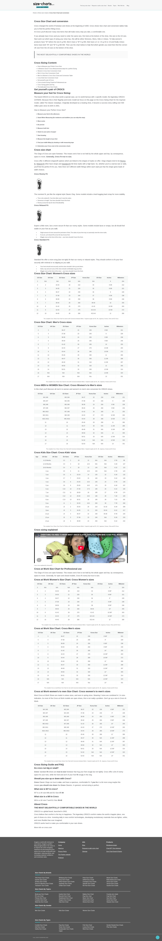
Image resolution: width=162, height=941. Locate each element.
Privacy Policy (62, 851)
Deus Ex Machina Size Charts (44, 883)
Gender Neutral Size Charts (115, 925)
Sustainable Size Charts (66, 929)
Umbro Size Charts (64, 885)
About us (61, 848)
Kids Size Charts (64, 910)
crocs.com (48, 827)
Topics (114, 5)
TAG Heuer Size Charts (42, 877)
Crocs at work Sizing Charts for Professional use (52, 82)
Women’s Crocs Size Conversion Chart (49, 71)
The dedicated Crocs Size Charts (47, 87)
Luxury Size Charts (88, 927)
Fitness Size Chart (40, 898)
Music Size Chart (88, 898)
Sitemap (84, 851)
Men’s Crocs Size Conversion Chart (48, 73)
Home (35, 13)
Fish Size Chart (87, 925)
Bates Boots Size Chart (113, 879)
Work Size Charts (88, 929)
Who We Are (121, 5)
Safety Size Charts (40, 929)
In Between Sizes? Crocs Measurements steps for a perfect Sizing (57, 68)
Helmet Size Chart (88, 900)
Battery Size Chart (88, 894)
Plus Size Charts (112, 927)
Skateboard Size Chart (65, 898)
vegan (61, 931)
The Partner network (64, 854)
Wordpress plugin (111, 845)
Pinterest (61, 857)
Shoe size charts (43, 13)
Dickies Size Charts (41, 881)
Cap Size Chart (111, 896)
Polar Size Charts (88, 877)
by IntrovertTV (48, 565)
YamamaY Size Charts (42, 885)
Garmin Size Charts (41, 879)
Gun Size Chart (111, 898)
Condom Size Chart (41, 900)
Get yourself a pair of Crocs (46, 80)
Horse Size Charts (64, 927)
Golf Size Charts (40, 927)
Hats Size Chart (63, 902)
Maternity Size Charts (41, 902)
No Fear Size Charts (89, 885)
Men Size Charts (40, 910)
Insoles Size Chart (64, 894)
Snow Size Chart (112, 900)
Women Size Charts (89, 910)
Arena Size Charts (112, 881)
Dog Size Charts (64, 925)
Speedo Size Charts (89, 883)
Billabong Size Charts (65, 877)
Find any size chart (85, 5)
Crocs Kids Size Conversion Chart (48, 78)
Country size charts (112, 894)
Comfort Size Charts (41, 925)
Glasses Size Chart (112, 902)
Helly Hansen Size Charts (66, 881)
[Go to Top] (157, 937)
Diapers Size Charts (65, 900)
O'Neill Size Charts (88, 879)
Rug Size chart (87, 896)
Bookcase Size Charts (41, 894)
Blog (128, 5)
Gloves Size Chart (88, 902)
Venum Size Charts (112, 883)
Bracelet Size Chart (65, 896)
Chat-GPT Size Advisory (113, 848)
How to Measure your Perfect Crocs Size (50, 66)
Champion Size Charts (89, 881)
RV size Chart (39, 896)
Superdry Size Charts (65, 883)
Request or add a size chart (99, 5)
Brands (110, 5)
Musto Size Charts (112, 877)
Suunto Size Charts (112, 885)
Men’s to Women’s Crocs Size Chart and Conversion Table (55, 75)
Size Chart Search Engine (114, 851)
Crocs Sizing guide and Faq (46, 84)
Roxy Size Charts (64, 879)
